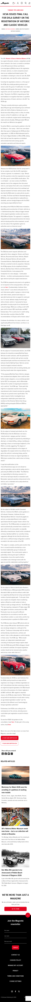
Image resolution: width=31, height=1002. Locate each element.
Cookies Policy (15, 960)
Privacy (15, 970)
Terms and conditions (15, 976)
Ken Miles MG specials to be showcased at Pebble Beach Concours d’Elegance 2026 (12, 872)
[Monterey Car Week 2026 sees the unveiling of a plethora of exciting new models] (15, 775)
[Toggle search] (25, 3)
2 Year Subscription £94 (9, 738)
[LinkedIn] (3, 754)
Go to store (15, 909)
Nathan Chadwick (10, 29)
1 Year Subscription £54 (9, 743)
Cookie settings (15, 981)
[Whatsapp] (12, 754)
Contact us (15, 955)
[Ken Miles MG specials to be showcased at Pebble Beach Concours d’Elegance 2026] (15, 858)
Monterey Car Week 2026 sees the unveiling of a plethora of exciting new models (14, 790)
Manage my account (15, 965)
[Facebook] (6, 754)
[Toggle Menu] (29, 3)
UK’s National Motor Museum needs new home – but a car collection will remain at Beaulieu (15, 831)
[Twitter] (9, 754)
